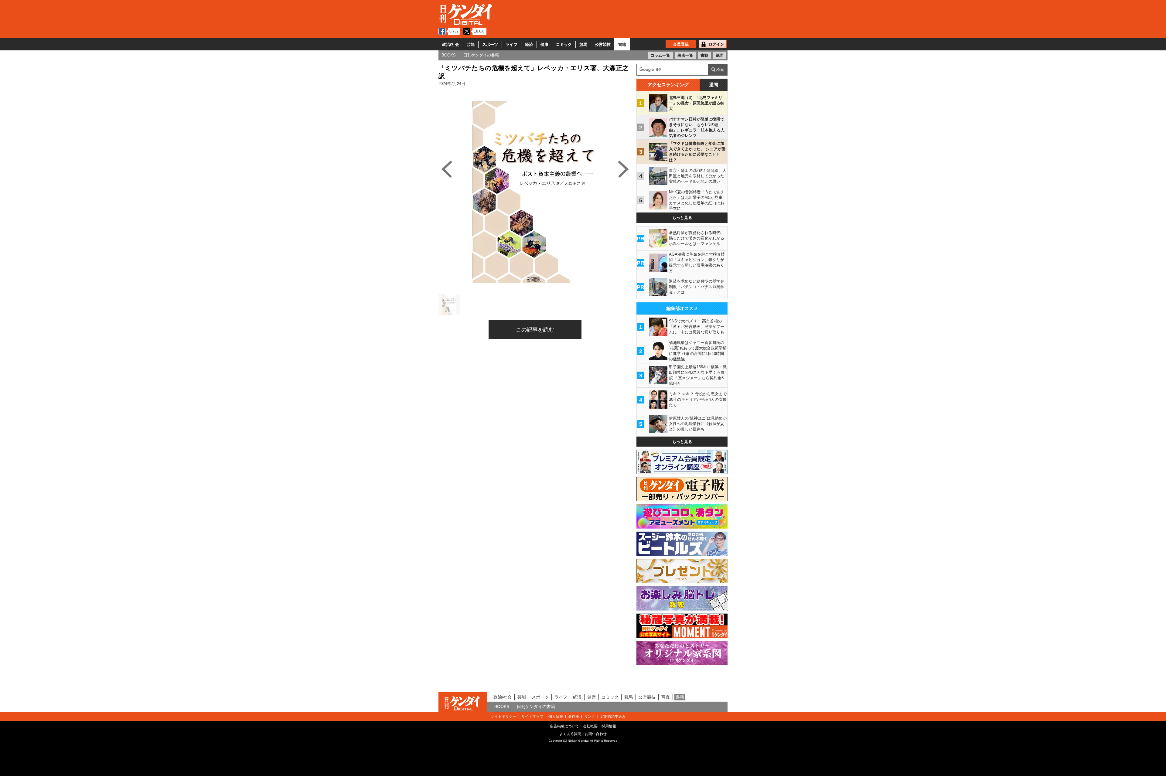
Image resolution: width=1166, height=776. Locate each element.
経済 (529, 44)
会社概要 (590, 726)
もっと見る (682, 217)
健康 (544, 44)
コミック (564, 44)
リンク (589, 716)
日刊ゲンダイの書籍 (536, 706)
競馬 (583, 44)
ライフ (511, 44)
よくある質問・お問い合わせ (583, 734)
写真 (665, 697)
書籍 (622, 44)
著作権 (573, 716)
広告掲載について (564, 726)
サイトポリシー (503, 716)
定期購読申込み (613, 716)
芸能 (471, 44)
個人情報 (555, 716)
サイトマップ (532, 716)
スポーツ (490, 44)
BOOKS (501, 706)
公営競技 (603, 44)
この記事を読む (535, 330)
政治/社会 (450, 44)
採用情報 (609, 726)
